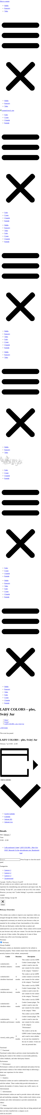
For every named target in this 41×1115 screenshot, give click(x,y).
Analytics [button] (3, 1075)
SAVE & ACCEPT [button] (6, 1113)
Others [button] (2, 1102)
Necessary (6, 942)
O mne (6, 117)
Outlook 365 (8, 819)
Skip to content (4, 1)
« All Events (4, 728)
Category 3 (7, 876)
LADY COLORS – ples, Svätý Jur (14, 724)
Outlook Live (8, 822)
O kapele (7, 120)
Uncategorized (8, 878)
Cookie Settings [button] (5, 898)
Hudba (6, 5)
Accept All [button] (13, 898)
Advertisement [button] (4, 1089)
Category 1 (7, 870)
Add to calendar (6, 780)
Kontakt (6, 123)
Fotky (6, 115)
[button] (20, 56)
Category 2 (7, 873)
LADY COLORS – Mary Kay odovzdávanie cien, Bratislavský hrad (29, 850)
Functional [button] (3, 1047)
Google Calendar (9, 814)
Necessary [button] (3, 940)
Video (6, 11)
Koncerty (7, 8)
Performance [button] (4, 1061)
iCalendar (7, 816)
